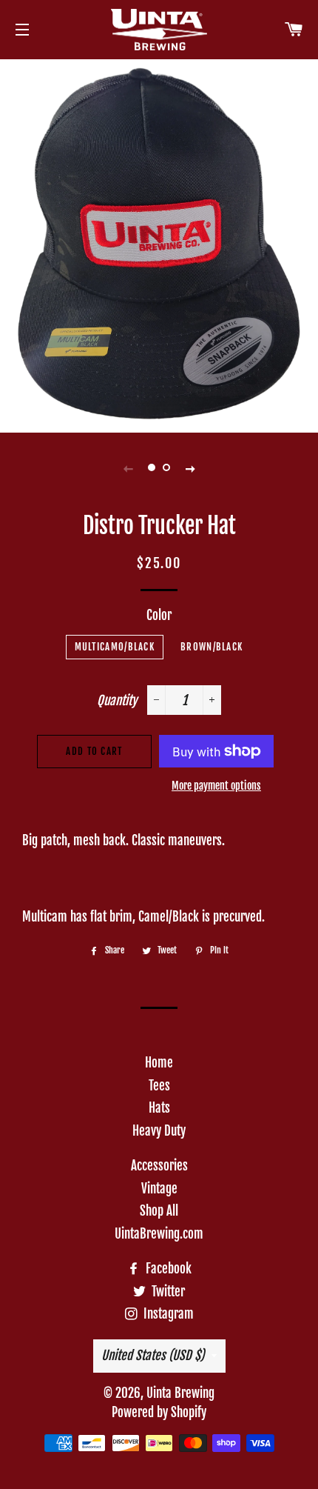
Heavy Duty (159, 1131)
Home (159, 1062)
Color (159, 615)
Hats (159, 1108)
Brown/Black (211, 647)
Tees (159, 1085)
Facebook (167, 1268)
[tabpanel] (159, 244)
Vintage (159, 1188)
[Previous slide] (128, 467)
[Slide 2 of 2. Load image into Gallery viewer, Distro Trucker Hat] (166, 467)
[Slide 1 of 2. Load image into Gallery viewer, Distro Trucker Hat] (151, 467)
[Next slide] (190, 467)
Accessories (159, 1165)
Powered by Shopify (159, 1412)
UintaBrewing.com (159, 1234)
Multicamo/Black (115, 647)
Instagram (167, 1314)
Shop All (159, 1211)
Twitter (167, 1291)
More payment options (216, 785)
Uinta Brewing (180, 1393)
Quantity (117, 700)
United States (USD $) (152, 1355)
